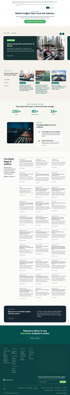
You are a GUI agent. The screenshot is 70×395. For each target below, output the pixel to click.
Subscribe (63, 381)
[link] (33, 48)
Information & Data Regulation (48, 390)
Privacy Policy (43, 387)
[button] (61, 34)
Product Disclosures (58, 390)
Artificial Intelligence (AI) (21, 387)
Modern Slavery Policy (50, 387)
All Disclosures (64, 390)
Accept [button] (48, 7)
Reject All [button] (52, 7)
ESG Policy (64, 387)
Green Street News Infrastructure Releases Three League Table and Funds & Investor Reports (59, 87)
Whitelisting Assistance (29, 387)
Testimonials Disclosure (58, 387)
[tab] (6, 32)
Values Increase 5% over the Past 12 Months (20, 45)
